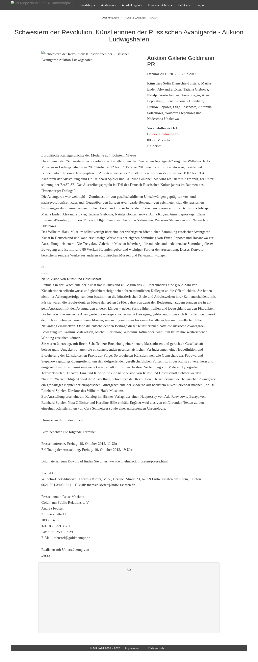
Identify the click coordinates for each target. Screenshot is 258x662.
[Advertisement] (129, 600)
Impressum (132, 648)
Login (200, 5)
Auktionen (107, 5)
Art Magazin (110, 17)
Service (183, 5)
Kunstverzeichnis (159, 5)
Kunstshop (86, 5)
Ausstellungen (131, 5)
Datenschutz (156, 648)
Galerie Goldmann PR (163, 134)
